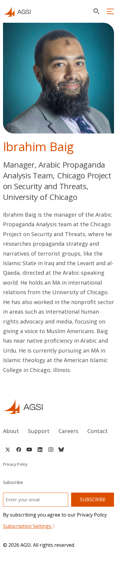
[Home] (58, 406)
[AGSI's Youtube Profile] (29, 449)
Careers (68, 431)
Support (39, 431)
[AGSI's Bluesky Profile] (61, 449)
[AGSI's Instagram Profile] (50, 449)
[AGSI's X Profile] (7, 449)
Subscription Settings (27, 526)
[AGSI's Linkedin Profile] (40, 449)
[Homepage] (17, 11)
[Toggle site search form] (96, 11)
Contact (97, 431)
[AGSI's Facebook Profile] (18, 449)
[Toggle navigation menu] (110, 11)
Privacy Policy (15, 464)
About (11, 431)
